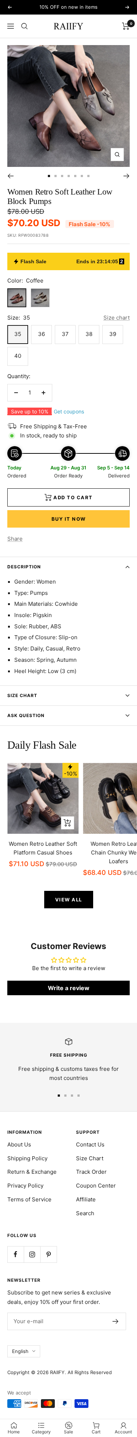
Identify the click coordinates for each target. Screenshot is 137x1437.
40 (17, 355)
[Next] (126, 176)
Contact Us (90, 1144)
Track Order (91, 1171)
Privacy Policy (25, 1185)
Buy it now (69, 519)
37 (65, 334)
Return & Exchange (32, 1171)
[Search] (24, 26)
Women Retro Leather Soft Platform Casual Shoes (43, 848)
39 (112, 334)
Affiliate (86, 1199)
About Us (19, 1144)
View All (68, 899)
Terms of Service (29, 1199)
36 (41, 334)
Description (24, 566)
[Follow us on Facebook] (15, 1254)
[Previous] (10, 176)
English (20, 1351)
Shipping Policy (27, 1158)
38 (88, 334)
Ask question (26, 715)
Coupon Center (96, 1185)
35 (17, 334)
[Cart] (126, 26)
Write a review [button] (69, 988)
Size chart (116, 317)
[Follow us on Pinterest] (48, 1254)
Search (85, 1213)
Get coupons (69, 411)
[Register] (116, 1321)
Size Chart (22, 695)
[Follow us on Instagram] (32, 1254)
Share (15, 538)
